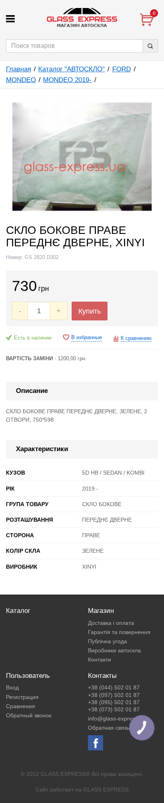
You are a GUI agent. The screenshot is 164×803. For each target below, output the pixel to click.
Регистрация (22, 697)
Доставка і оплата (111, 623)
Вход (12, 687)
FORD (121, 69)
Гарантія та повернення (119, 632)
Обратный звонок (28, 715)
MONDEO (21, 80)
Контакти (99, 659)
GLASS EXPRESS (106, 789)
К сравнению (136, 338)
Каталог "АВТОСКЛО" (71, 69)
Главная (18, 69)
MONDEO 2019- (67, 80)
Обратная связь (108, 727)
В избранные (86, 337)
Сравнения (20, 706)
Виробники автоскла (114, 650)
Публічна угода (107, 641)
